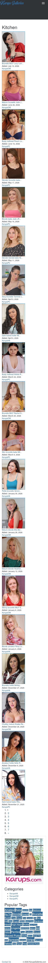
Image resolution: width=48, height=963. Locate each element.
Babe (18, 910)
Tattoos (8, 943)
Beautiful (25, 910)
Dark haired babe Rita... (11, 802)
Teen (14, 944)
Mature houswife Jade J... (12, 102)
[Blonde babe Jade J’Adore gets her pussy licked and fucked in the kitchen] (13, 201)
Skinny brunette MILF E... (12, 607)
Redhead (29, 932)
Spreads (14, 940)
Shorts (24, 935)
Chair (13, 918)
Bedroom (37, 910)
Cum (24, 918)
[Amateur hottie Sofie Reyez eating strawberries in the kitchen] (13, 745)
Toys (25, 943)
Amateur (9, 910)
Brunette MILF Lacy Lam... (13, 63)
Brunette (37, 914)
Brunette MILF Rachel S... (12, 413)
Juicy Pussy (33, 925)
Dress (10, 921)
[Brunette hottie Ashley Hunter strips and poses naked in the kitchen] (13, 668)
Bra (30, 914)
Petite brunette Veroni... (11, 491)
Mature (32, 928)
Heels (7, 924)
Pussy (22, 932)
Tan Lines (39, 940)
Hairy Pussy (29, 921)
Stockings (22, 940)
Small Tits (37, 935)
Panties (15, 932)
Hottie (26, 924)
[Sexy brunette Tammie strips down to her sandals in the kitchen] (13, 279)
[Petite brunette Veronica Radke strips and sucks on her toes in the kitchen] (13, 473)
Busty (7, 917)
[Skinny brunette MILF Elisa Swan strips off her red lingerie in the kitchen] (13, 590)
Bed (30, 910)
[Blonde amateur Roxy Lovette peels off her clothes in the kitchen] (13, 629)
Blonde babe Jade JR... (11, 219)
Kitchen (7, 928)
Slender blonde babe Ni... (12, 257)
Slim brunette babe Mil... (12, 452)
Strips (30, 939)
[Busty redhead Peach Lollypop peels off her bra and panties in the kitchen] (13, 124)
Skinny (30, 936)
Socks (6, 940)
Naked (7, 931)
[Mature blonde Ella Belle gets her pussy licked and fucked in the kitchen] (13, 512)
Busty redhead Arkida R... (12, 374)
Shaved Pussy (12, 935)
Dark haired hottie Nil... (11, 335)
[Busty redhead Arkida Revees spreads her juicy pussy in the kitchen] (13, 357)
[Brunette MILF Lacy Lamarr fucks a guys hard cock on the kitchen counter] (13, 46)
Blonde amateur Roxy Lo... (13, 646)
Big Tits (8, 914)
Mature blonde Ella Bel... (12, 529)
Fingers (16, 921)
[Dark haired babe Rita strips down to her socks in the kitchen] (13, 784)
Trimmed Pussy (33, 943)
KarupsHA (6, 340)
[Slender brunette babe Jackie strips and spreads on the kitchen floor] (13, 162)
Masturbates (25, 928)
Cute (34, 918)
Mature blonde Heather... (12, 568)
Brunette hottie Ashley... (11, 685)
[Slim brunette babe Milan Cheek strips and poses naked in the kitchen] (13, 434)
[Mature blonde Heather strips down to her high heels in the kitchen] (13, 551)
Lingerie (15, 928)
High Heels (17, 924)
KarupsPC (6, 146)
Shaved (36, 932)
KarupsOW (6, 68)
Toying (19, 943)
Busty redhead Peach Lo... (12, 141)
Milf (38, 928)
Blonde (16, 914)
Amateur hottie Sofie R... (12, 763)
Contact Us (6, 961)
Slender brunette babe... (12, 180)
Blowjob (25, 914)
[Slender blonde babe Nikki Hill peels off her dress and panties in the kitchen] (13, 240)
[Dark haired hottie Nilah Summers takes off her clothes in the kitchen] (13, 318)
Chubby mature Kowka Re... (13, 724)
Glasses (22, 921)
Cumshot (30, 918)
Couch (19, 917)
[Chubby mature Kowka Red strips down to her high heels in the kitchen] (13, 707)
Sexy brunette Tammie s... (12, 296)
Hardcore (38, 921)
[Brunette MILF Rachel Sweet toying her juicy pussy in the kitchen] (13, 396)
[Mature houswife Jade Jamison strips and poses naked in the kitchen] (13, 85)
